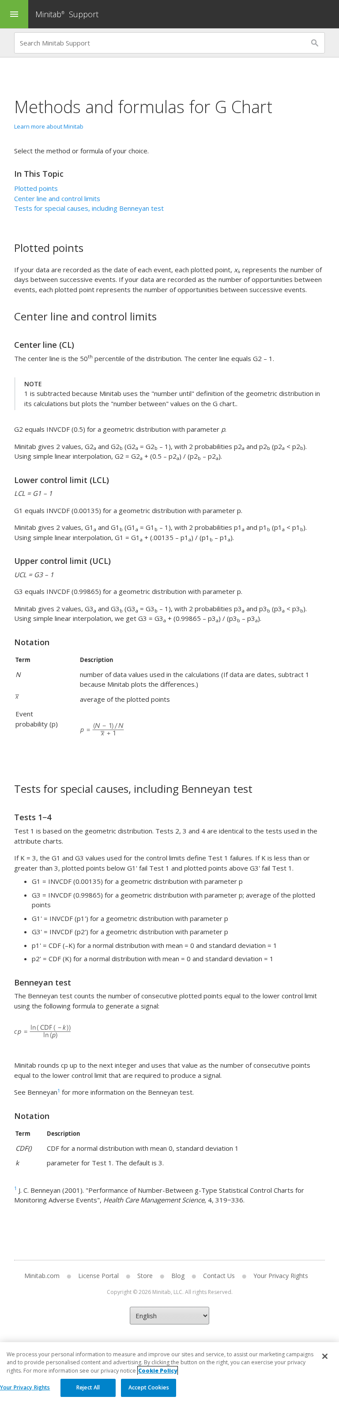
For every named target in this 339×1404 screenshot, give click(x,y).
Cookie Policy (157, 1370)
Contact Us (219, 1275)
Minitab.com (42, 1275)
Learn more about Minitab (48, 126)
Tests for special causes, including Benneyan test (89, 208)
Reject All (88, 1387)
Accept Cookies (148, 1387)
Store (145, 1275)
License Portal (98, 1275)
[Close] (325, 1356)
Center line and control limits (57, 198)
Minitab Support (66, 14)
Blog (178, 1275)
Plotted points (36, 188)
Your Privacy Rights (25, 1387)
